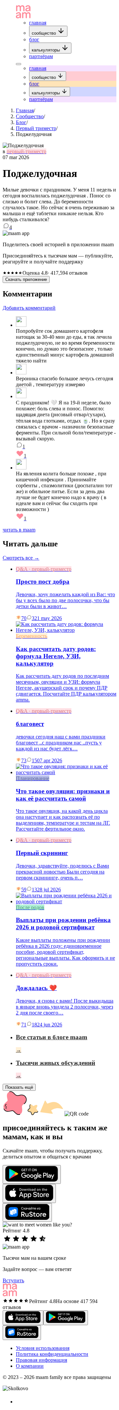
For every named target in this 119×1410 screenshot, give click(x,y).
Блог (21, 122)
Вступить (13, 1280)
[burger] (18, 64)
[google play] (32, 1174)
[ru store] (27, 1212)
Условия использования (42, 1348)
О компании (30, 1366)
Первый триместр (36, 128)
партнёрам (41, 56)
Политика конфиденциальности (52, 1354)
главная (37, 22)
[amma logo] (23, 16)
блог (34, 39)
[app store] (29, 1193)
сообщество (44, 33)
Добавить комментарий (29, 308)
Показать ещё (19, 1087)
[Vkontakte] (19, 1401)
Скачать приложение (26, 279)
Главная (25, 110)
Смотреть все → (21, 558)
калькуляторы (46, 50)
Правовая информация (41, 1360)
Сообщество (30, 116)
